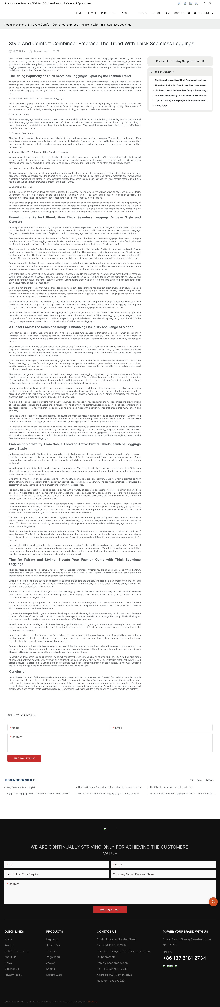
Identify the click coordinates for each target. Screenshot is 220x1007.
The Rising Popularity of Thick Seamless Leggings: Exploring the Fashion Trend (182, 80)
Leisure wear (54, 974)
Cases (199, 780)
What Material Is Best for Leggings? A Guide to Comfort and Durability (183, 793)
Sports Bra (53, 945)
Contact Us (11, 968)
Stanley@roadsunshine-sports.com (128, 951)
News (8, 963)
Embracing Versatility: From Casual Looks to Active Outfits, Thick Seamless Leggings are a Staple (182, 95)
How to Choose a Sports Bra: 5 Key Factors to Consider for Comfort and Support (111, 787)
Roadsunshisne (14, 24)
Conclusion (161, 105)
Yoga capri (53, 957)
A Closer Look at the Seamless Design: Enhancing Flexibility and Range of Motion (182, 90)
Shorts (50, 968)
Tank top (52, 951)
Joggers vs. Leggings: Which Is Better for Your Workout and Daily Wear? (39, 793)
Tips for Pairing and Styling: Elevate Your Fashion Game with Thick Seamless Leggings (182, 100)
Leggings (52, 939)
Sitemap (92, 1001)
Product (9, 945)
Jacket (50, 963)
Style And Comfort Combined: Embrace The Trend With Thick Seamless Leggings (79, 24)
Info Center (209, 780)
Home (8, 939)
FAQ (191, 780)
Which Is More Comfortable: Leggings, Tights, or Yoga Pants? (108, 793)
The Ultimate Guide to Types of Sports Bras (171, 787)
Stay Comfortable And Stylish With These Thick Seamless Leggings (23, 787)
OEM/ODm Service (16, 951)
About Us (10, 957)
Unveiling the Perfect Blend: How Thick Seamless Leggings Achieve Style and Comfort (182, 85)
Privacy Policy (13, 974)
